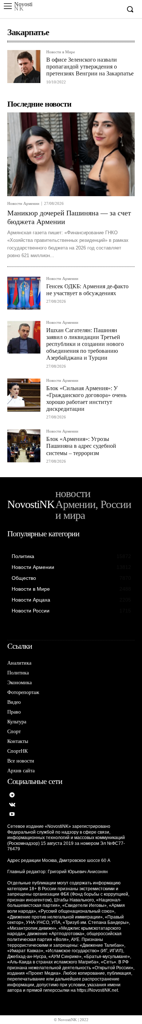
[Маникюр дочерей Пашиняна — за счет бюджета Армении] (71, 154)
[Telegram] (12, 795)
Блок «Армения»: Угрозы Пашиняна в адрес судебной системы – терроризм (81, 446)
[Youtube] (12, 814)
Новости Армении (23, 204)
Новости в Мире (60, 52)
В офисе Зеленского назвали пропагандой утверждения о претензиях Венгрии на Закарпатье (90, 67)
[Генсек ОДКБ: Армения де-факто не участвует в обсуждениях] (23, 293)
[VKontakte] (12, 805)
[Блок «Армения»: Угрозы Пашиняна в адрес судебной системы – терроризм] (23, 445)
